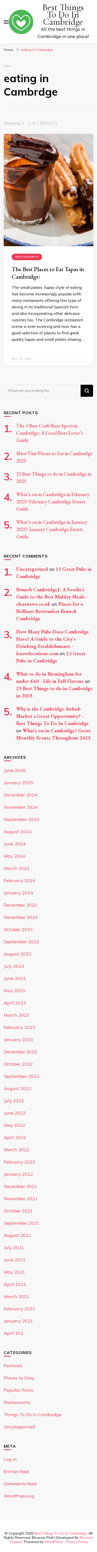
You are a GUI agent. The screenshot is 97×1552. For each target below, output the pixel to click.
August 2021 (17, 1235)
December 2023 (20, 905)
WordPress (54, 1542)
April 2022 (15, 1137)
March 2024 (16, 868)
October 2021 (18, 1211)
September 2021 (21, 1223)
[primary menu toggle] (6, 22)
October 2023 (18, 929)
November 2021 (21, 1198)
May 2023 (14, 990)
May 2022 (14, 1125)
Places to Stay (19, 1378)
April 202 (13, 1333)
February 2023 (19, 1027)
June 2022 (15, 1113)
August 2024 (17, 831)
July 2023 (14, 966)
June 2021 (15, 1260)
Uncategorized (32, 569)
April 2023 (15, 1003)
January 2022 (18, 1174)
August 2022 (17, 1088)
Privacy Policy (77, 1542)
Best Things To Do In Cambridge (63, 14)
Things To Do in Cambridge (32, 1414)
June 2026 (15, 770)
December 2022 (20, 1052)
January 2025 (18, 782)
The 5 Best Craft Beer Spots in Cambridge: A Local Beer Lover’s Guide (49, 432)
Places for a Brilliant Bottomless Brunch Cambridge (49, 611)
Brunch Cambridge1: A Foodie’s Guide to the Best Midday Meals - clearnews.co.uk (52, 596)
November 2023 (21, 917)
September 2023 (21, 942)
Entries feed (16, 1471)
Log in (10, 1459)
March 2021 (16, 1296)
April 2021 (15, 1284)
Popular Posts (18, 1390)
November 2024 (21, 807)
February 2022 (19, 1162)
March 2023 (16, 1015)
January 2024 (18, 893)
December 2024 (20, 795)
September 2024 (21, 819)
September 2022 (21, 1076)
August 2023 (17, 954)
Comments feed (20, 1484)
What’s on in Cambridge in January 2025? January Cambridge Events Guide (51, 529)
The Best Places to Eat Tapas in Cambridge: (48, 272)
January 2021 (18, 1321)
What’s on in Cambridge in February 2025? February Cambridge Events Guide (53, 501)
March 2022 (16, 1150)
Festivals (13, 1365)
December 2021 (20, 1186)
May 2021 (14, 1272)
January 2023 (18, 1039)
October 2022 (18, 1064)
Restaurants (26, 256)
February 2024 (19, 880)
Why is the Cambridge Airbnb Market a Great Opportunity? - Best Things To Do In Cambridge (52, 716)
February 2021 (19, 1309)
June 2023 (15, 978)
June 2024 (15, 844)
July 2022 (14, 1101)
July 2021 (14, 1247)
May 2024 (14, 856)
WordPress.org (19, 1496)
